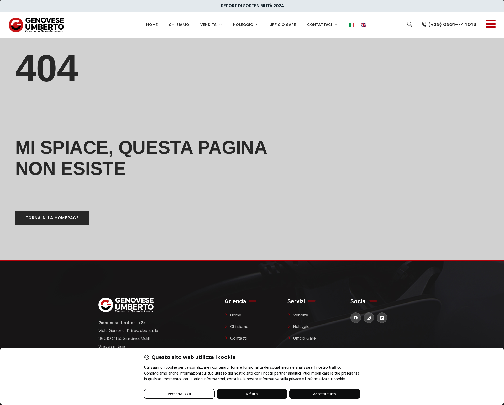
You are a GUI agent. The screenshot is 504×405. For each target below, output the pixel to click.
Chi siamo (179, 24)
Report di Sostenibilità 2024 (252, 5)
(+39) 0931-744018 (452, 24)
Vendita (208, 24)
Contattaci (319, 24)
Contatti (238, 338)
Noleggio (243, 24)
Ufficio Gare (283, 24)
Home (152, 24)
